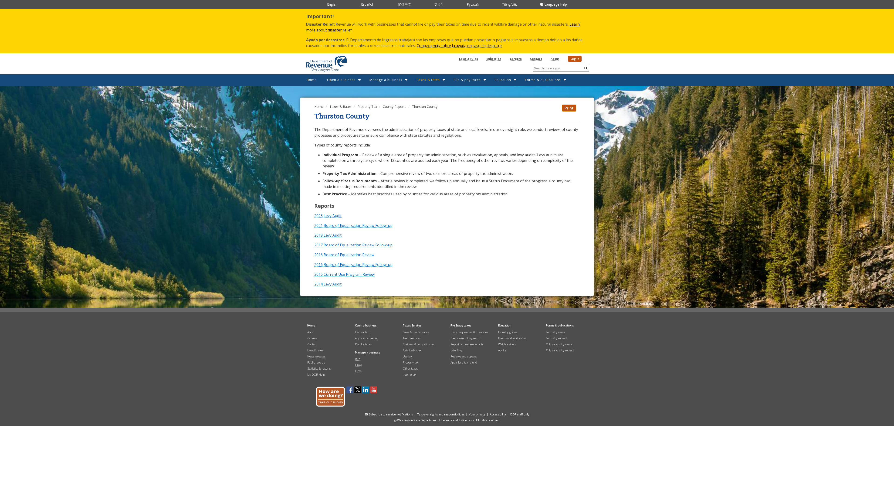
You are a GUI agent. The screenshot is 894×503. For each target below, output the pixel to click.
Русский (473, 4)
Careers (516, 59)
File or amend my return (465, 338)
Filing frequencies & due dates (469, 332)
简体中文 (404, 4)
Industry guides (507, 332)
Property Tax (367, 106)
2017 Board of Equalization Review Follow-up (353, 245)
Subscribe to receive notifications (391, 414)
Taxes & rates (428, 80)
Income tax (409, 375)
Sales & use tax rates (416, 332)
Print (569, 108)
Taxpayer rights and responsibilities (440, 414)
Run (357, 359)
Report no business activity (467, 344)
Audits (502, 350)
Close (358, 371)
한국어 (439, 4)
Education (502, 80)
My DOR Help (316, 375)
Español (367, 4)
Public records (316, 362)
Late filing (456, 350)
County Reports (394, 106)
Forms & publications (543, 80)
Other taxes (410, 368)
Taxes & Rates (340, 106)
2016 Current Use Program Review (344, 274)
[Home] (320, 62)
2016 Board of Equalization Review (344, 254)
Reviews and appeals (463, 356)
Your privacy (477, 414)
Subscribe (494, 59)
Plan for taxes (363, 344)
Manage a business (385, 80)
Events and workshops (512, 338)
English (332, 4)
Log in (574, 59)
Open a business (341, 80)
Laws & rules (468, 59)
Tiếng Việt (509, 4)
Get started (362, 332)
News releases (316, 356)
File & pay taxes (467, 80)
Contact (536, 59)
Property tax (410, 362)
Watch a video (506, 344)
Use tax (407, 356)
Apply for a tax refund (463, 362)
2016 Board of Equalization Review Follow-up (353, 264)
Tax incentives (411, 338)
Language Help (555, 4)
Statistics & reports (319, 368)
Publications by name (559, 344)
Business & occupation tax (418, 344)
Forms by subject (556, 338)
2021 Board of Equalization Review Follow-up (353, 225)
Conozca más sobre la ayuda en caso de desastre (459, 45)
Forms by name (555, 332)
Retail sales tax (412, 350)
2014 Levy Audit (328, 284)
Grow (358, 365)
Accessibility (498, 414)
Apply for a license (366, 338)
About (555, 59)
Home (311, 80)
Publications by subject (560, 350)
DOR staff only (519, 414)
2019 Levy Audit (328, 235)
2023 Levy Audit (328, 215)
